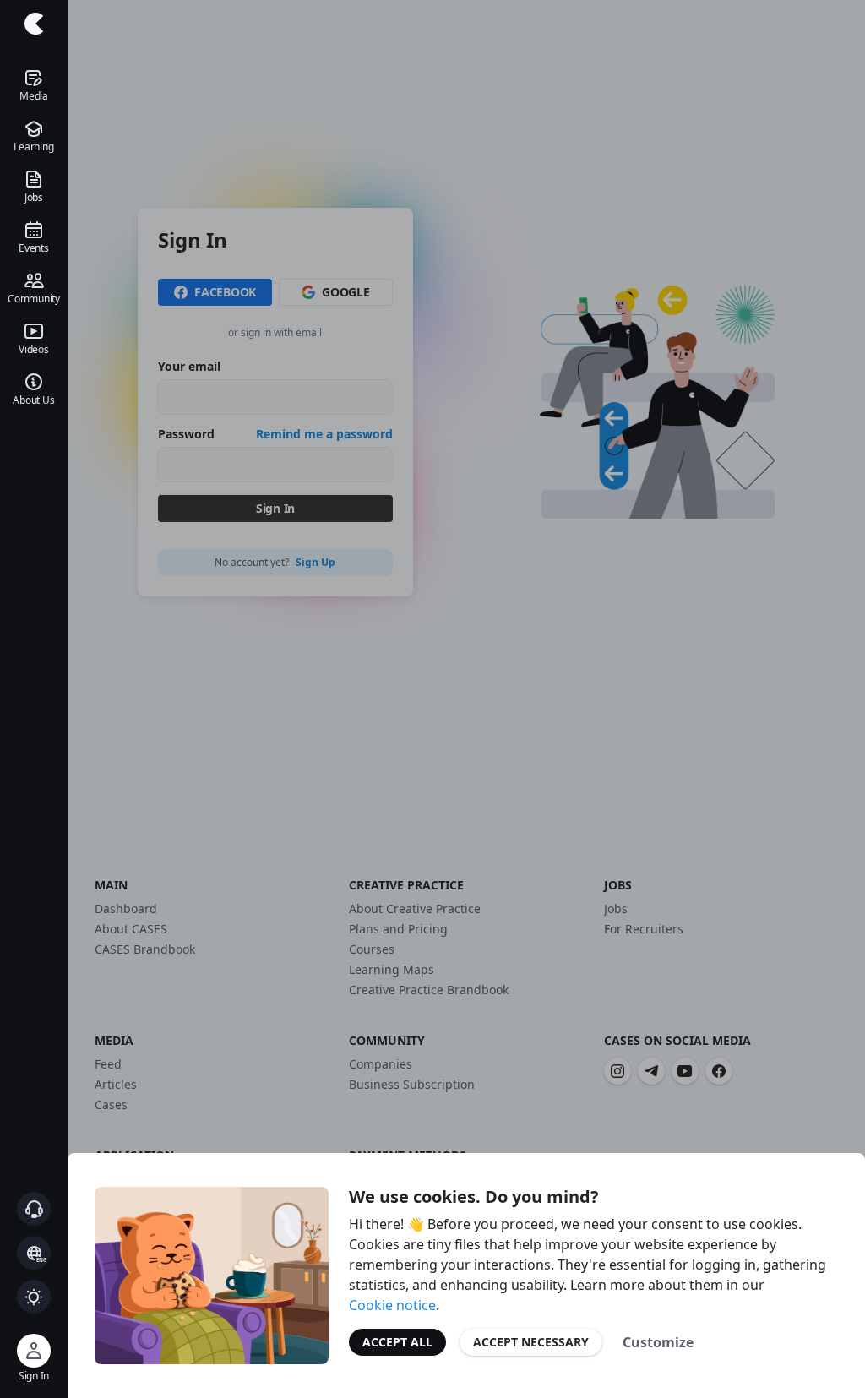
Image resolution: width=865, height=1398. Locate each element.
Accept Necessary (531, 1342)
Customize (658, 1342)
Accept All (397, 1342)
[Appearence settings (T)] (34, 1297)
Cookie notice (392, 1305)
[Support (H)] (34, 1209)
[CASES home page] (34, 23)
